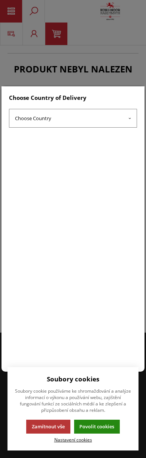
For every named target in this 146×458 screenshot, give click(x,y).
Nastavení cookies (73, 440)
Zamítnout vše (48, 426)
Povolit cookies (96, 426)
